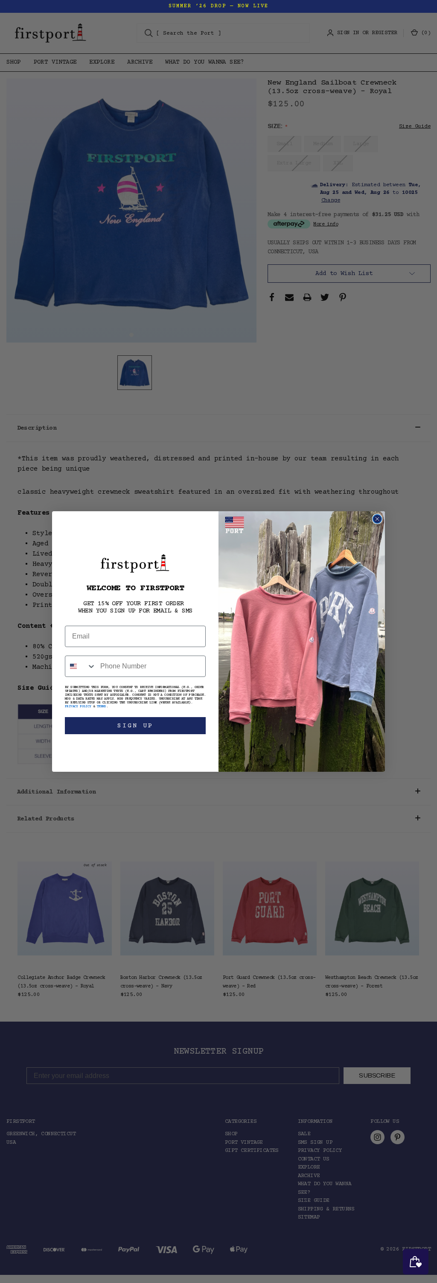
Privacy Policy (78, 707)
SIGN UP (135, 725)
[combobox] (80, 666)
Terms (101, 707)
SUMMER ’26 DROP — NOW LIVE (218, 6)
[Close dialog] (377, 519)
